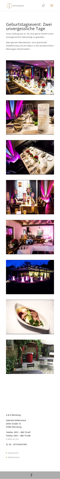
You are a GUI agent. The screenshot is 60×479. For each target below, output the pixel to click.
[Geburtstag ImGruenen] (30, 374)
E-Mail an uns (12, 439)
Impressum (13, 453)
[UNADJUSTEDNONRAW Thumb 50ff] (30, 334)
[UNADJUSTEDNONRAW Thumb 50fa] (30, 294)
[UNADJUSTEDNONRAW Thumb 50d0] (30, 214)
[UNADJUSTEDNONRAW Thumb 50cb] (30, 94)
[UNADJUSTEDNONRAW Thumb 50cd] (30, 174)
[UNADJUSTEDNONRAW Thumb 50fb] (30, 254)
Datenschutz (14, 457)
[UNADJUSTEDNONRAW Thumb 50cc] (30, 134)
